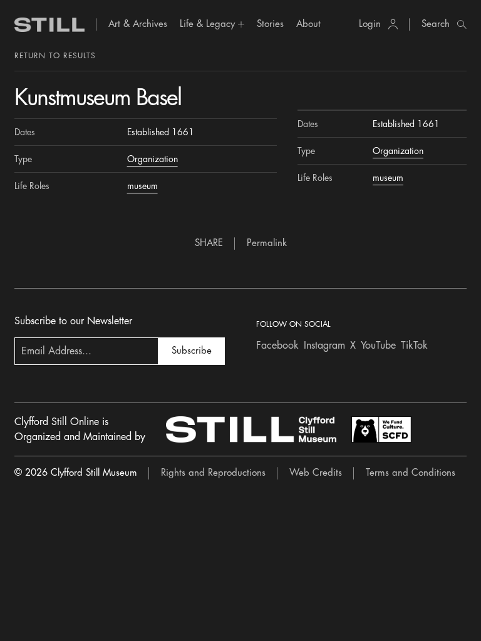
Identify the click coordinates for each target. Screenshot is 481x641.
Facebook (277, 346)
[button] (212, 24)
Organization (152, 159)
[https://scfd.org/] (381, 429)
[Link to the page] (49, 25)
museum (142, 186)
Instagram (324, 346)
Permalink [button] (267, 243)
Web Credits (315, 473)
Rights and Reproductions (213, 473)
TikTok (414, 346)
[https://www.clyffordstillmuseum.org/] (251, 429)
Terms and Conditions (410, 473)
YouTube (378, 346)
